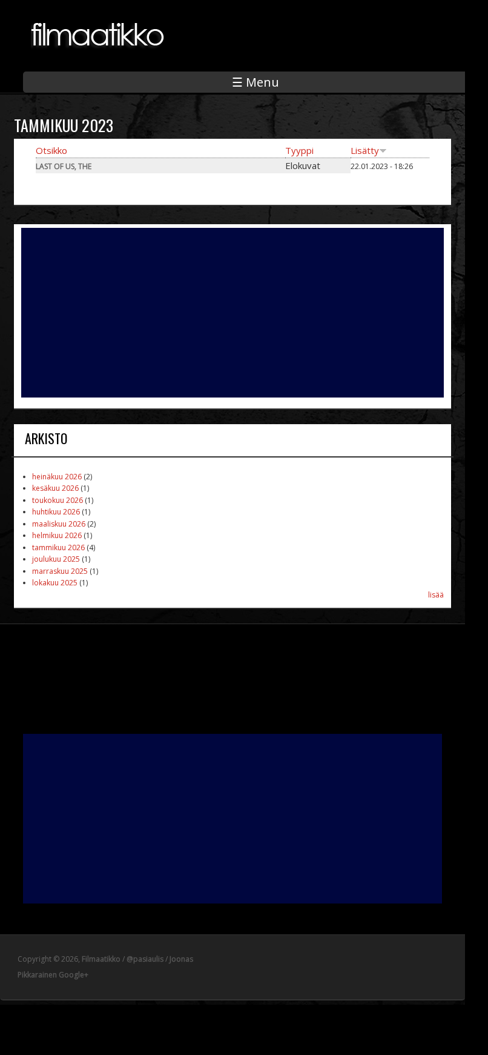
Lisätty (365, 150)
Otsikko (51, 150)
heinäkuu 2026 (57, 476)
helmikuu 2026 (57, 535)
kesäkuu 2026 (55, 488)
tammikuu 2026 (58, 547)
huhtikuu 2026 (56, 512)
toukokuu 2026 (57, 500)
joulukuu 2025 (56, 559)
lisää (436, 595)
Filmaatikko (101, 959)
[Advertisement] (232, 313)
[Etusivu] (98, 55)
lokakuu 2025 (54, 582)
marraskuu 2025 (60, 571)
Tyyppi (299, 150)
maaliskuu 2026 (58, 524)
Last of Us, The (63, 166)
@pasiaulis (145, 959)
